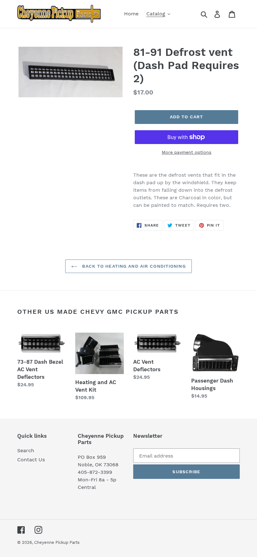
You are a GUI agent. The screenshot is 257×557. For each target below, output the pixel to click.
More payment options (186, 152)
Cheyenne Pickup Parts (57, 542)
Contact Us (31, 460)
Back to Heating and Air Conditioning (133, 266)
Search (25, 450)
